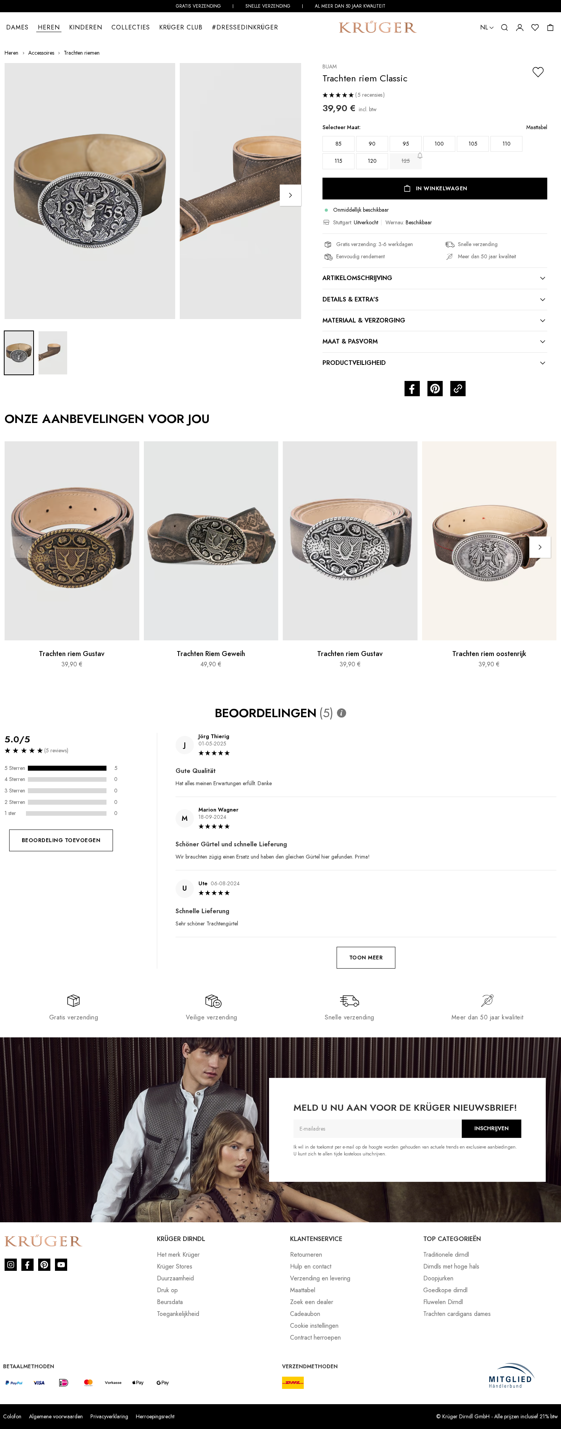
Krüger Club (181, 27)
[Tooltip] (341, 713)
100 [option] (439, 143)
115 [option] (338, 161)
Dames (17, 27)
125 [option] (405, 161)
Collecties (130, 27)
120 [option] (372, 161)
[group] (434, 149)
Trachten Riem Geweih (211, 654)
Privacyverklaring (109, 1416)
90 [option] (372, 143)
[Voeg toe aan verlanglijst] (538, 72)
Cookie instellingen (314, 1325)
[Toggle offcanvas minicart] (550, 27)
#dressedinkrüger (245, 27)
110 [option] (507, 143)
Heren (49, 27)
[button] (487, 27)
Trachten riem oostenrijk (489, 654)
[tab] (434, 278)
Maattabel (302, 1290)
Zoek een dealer (311, 1302)
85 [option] (338, 143)
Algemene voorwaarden (56, 1416)
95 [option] (406, 143)
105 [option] (473, 143)
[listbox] (434, 153)
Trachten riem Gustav (72, 654)
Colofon (12, 1416)
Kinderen (85, 27)
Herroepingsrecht (155, 1416)
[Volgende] (290, 195)
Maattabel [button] (536, 127)
